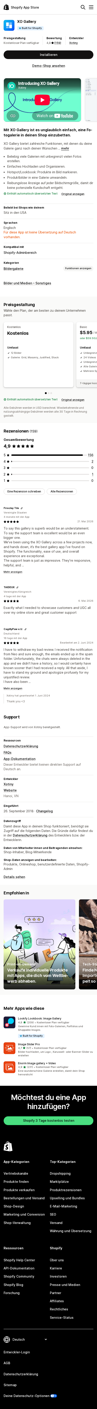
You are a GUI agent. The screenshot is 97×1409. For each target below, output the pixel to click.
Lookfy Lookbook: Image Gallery (39, 1018)
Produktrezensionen (65, 1190)
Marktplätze (59, 1181)
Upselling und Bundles (67, 1198)
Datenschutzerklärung (21, 746)
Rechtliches (59, 1309)
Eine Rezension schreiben (24, 491)
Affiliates (57, 1301)
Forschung (12, 1293)
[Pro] (51, 393)
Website (10, 790)
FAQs (8, 752)
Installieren (48, 55)
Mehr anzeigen (13, 571)
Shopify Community (19, 1276)
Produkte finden (16, 1181)
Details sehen (14, 877)
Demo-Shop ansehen (48, 66)
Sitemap (10, 1385)
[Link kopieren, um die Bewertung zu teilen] (21, 508)
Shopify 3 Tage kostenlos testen (48, 1120)
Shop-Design (14, 1206)
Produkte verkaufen (19, 1190)
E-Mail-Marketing (63, 1206)
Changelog (44, 811)
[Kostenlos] (46, 393)
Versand (56, 1223)
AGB (7, 1363)
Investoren (58, 1276)
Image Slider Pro (29, 1044)
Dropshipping (60, 1173)
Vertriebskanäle (16, 1173)
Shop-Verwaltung (17, 1223)
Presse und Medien (65, 1285)
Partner (55, 1293)
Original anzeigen (72, 194)
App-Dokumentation (19, 759)
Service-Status (62, 1317)
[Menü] (91, 7)
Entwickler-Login (17, 1352)
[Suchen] (83, 7)
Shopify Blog (13, 1285)
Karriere (56, 1268)
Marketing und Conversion (24, 1214)
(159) (57, 43)
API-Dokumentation (19, 1268)
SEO (53, 1214)
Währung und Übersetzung (70, 1231)
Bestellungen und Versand (24, 1198)
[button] (48, 1027)
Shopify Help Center (19, 1260)
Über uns (57, 1260)
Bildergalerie (13, 269)
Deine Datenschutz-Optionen (26, 1396)
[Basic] (48, 393)
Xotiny (73, 43)
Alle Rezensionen (62, 491)
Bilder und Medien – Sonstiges (27, 283)
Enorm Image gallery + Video (37, 1063)
